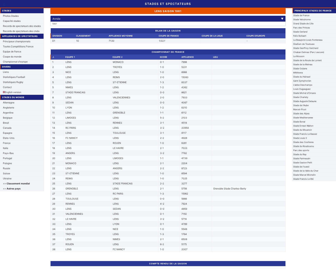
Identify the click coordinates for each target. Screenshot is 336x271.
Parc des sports (301, 150)
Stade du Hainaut (301, 76)
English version (13, 92)
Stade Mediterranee (303, 117)
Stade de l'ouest (301, 166)
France (6, 143)
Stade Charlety (300, 97)
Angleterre (8, 107)
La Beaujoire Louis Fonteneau (307, 40)
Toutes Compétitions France (18, 46)
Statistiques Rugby (13, 82)
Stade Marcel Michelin (304, 174)
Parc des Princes (301, 27)
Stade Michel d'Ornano (304, 93)
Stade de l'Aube (301, 105)
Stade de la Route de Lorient (307, 60)
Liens (6, 71)
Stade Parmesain (301, 158)
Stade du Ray (299, 154)
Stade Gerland (300, 31)
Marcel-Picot (299, 109)
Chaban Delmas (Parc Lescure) (308, 52)
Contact (7, 87)
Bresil (6, 122)
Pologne (7, 163)
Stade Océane (300, 68)
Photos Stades (11, 15)
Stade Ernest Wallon (303, 125)
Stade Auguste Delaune (304, 101)
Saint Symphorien (302, 80)
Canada (7, 127)
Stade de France (301, 15)
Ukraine (7, 178)
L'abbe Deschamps (302, 85)
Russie (6, 168)
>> (16, 183)
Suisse (6, 173)
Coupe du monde (12, 56)
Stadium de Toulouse (303, 44)
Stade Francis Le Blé (303, 179)
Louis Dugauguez (302, 89)
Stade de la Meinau (302, 64)
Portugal (7, 158)
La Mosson (298, 56)
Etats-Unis (8, 137)
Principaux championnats (16, 41)
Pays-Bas (8, 153)
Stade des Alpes (301, 113)
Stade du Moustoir (302, 129)
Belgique (7, 117)
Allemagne (8, 102)
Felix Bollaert (299, 35)
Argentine (8, 112)
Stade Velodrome (302, 19)
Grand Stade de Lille (303, 23)
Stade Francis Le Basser (305, 134)
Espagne (7, 132)
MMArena (298, 72)
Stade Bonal (299, 121)
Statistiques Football (14, 77)
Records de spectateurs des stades (22, 26)
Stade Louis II (300, 138)
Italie (5, 148)
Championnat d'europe (15, 61)
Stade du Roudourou (303, 146)
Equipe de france (12, 51)
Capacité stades (12, 20)
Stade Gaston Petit (302, 162)
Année (168, 18)
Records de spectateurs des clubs (21, 31)
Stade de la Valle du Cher (305, 170)
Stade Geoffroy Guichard (305, 48)
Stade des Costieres (303, 142)
